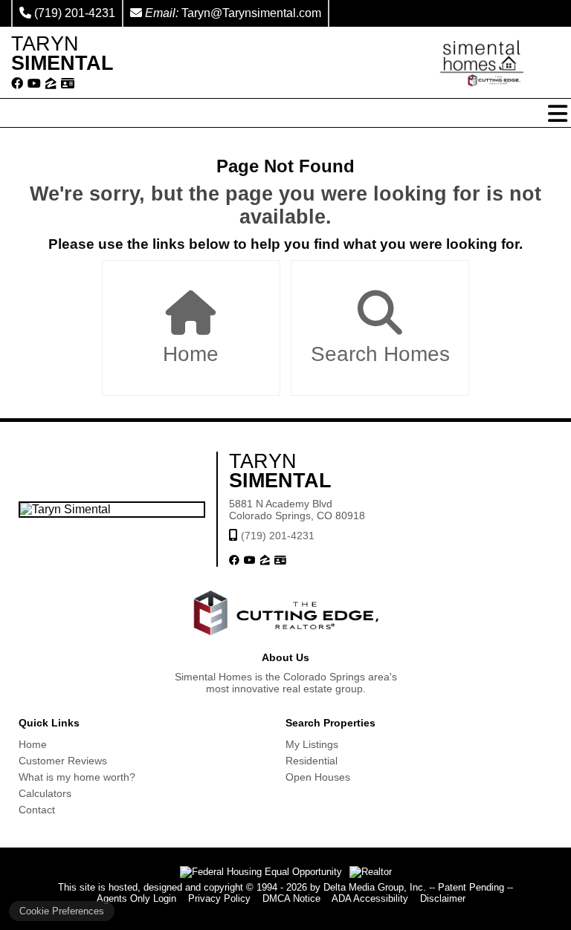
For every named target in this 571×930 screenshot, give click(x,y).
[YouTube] (34, 84)
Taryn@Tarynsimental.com (251, 13)
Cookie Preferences (61, 911)
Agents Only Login (136, 898)
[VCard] (67, 84)
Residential (312, 761)
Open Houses (318, 777)
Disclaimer (442, 898)
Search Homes (380, 353)
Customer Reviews (63, 761)
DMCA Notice (291, 898)
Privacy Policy (219, 898)
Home (191, 353)
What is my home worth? (77, 777)
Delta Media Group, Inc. (374, 887)
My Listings (312, 744)
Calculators (45, 793)
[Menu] (557, 114)
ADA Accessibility (370, 898)
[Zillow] (51, 84)
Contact (37, 810)
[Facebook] (17, 84)
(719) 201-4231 (74, 13)
